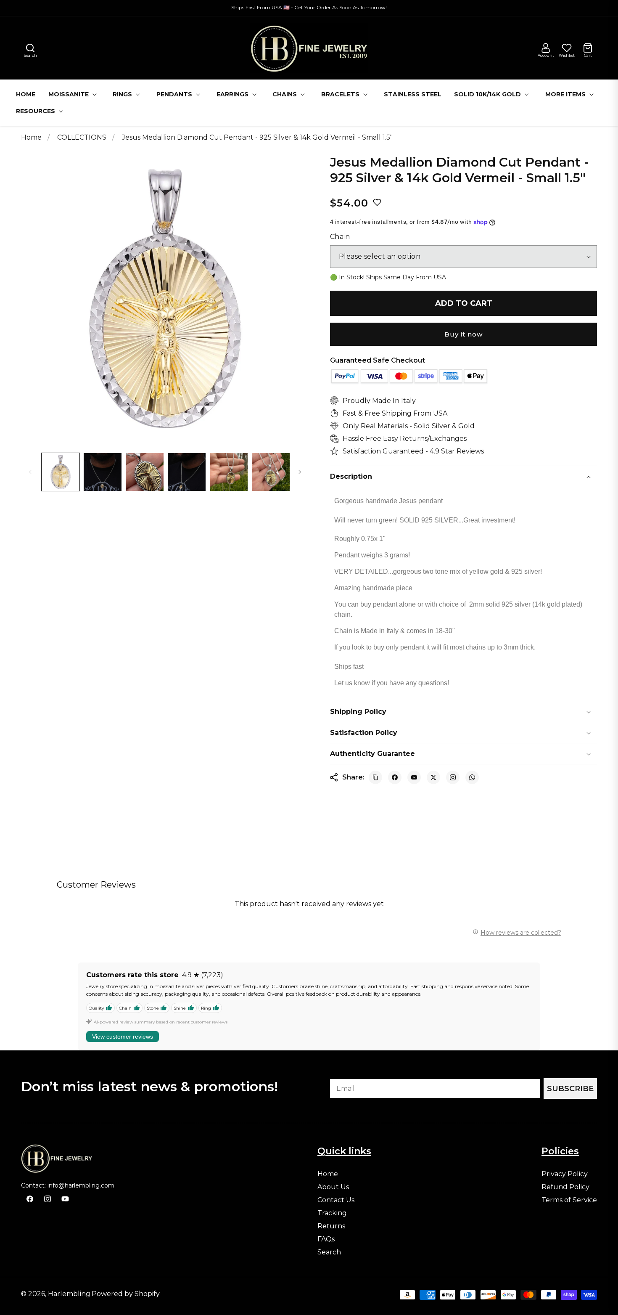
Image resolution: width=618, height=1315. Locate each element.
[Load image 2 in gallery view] (102, 472)
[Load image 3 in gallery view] (145, 472)
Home (31, 137)
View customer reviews (122, 1036)
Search (329, 1252)
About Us (333, 1187)
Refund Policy (565, 1187)
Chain (340, 236)
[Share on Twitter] (433, 777)
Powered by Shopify (126, 1294)
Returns (331, 1226)
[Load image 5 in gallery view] (229, 472)
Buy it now (463, 334)
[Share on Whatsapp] (472, 777)
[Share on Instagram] (453, 777)
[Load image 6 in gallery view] (271, 472)
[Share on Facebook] (394, 777)
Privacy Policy (564, 1174)
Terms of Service (569, 1200)
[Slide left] (30, 472)
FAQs (326, 1239)
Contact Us (335, 1200)
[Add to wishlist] (377, 202)
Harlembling (69, 1294)
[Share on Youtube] (414, 777)
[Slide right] (300, 472)
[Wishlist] (567, 48)
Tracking (332, 1213)
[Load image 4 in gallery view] (187, 472)
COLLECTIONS (82, 137)
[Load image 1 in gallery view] (60, 472)
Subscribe (570, 1088)
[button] (30, 48)
